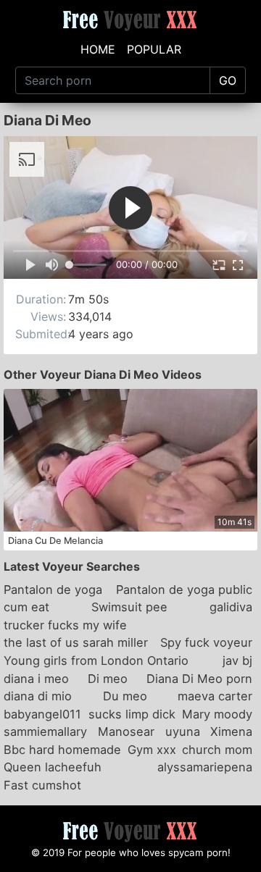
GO (227, 80)
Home (97, 49)
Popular (154, 49)
